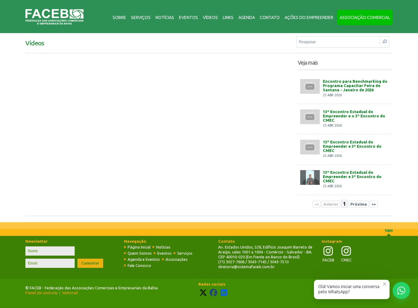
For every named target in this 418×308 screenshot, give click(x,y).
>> (373, 204)
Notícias (164, 17)
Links (228, 17)
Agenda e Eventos (144, 259)
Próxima (358, 204)
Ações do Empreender (309, 17)
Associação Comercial (365, 17)
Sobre (119, 17)
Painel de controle (41, 293)
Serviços (141, 17)
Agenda (246, 17)
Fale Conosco (139, 265)
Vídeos (210, 17)
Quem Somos (140, 253)
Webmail (70, 293)
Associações (177, 259)
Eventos (188, 17)
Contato (270, 17)
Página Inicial (139, 247)
